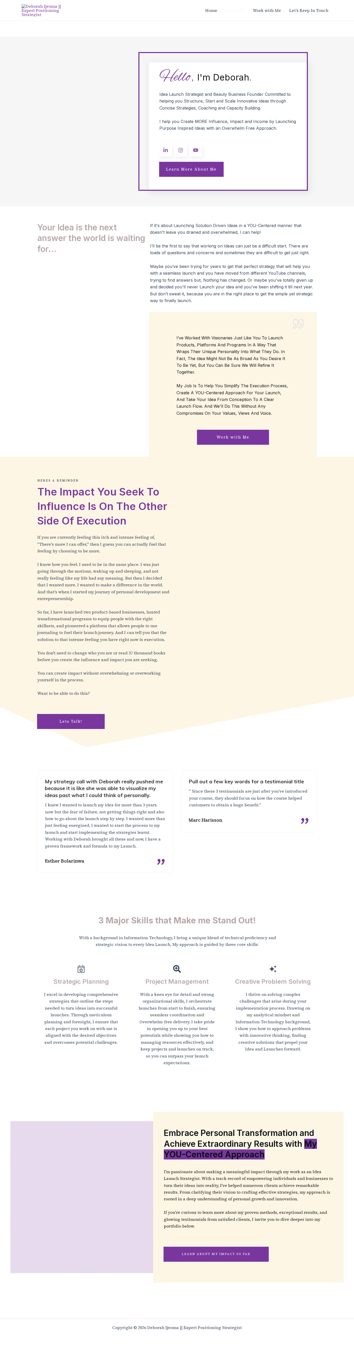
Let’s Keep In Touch (308, 10)
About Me (235, 10)
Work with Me (267, 10)
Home (211, 10)
